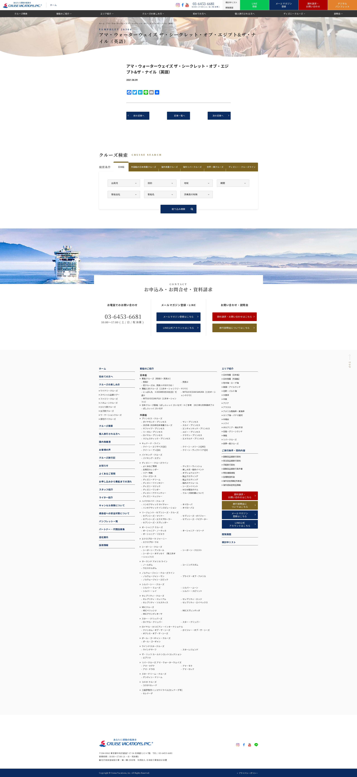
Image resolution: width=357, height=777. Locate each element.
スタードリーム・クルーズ (153, 673)
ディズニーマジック (151, 486)
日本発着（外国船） (232, 378)
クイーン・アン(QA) (151, 450)
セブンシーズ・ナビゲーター (195, 519)
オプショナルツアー (191, 472)
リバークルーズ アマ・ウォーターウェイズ (161, 662)
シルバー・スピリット (192, 591)
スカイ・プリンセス (191, 425)
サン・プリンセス (190, 421)
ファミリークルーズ (109, 398)
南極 (225, 435)
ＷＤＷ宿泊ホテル (190, 489)
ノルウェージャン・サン (153, 576)
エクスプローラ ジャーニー (154, 538)
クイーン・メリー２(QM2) (193, 446)
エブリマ (147, 657)
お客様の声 (105, 449)
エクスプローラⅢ (151, 542)
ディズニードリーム (151, 479)
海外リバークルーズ (192, 166)
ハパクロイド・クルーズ (152, 501)
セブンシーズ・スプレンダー (155, 522)
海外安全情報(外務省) (233, 481)
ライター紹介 (106, 497)
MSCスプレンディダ (191, 610)
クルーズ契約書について (193, 493)
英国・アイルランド (232, 387)
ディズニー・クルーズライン (242, 166)
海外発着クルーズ (169, 166)
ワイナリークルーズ (109, 390)
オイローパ (187, 504)
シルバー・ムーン (190, 587)
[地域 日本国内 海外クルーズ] (196, 183)
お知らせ (103, 465)
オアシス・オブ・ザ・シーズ (155, 633)
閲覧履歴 (226, 534)
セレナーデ (148, 693)
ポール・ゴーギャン (152, 641)
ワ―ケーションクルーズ (111, 415)
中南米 (226, 419)
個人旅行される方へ (245, 13)
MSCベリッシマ (150, 610)
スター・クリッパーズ (151, 618)
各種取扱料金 (229, 476)
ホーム (53, 4)
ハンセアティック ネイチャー (156, 504)
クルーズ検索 (20, 13)
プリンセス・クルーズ (151, 418)
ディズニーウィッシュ (192, 466)
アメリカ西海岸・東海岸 (233, 411)
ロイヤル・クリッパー (152, 622)
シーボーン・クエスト (192, 550)
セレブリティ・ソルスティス (155, 602)
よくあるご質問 (107, 473)
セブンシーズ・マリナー (153, 515)
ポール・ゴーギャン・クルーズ (156, 638)
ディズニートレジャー (152, 496)
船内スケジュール (190, 482)
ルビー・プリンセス (191, 431)
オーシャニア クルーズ (152, 527)
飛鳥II (145, 381)
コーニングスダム (190, 564)
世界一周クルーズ (215, 166)
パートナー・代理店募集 (112, 529)
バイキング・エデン (152, 458)
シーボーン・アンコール (153, 550)
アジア (226, 403)
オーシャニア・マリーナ (193, 530)
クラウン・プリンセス (192, 435)
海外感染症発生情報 (232, 485)
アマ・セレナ (188, 669)
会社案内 (103, 537)
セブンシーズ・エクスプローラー (157, 519)
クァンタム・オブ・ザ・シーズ (156, 630)
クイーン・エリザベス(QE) (154, 446)
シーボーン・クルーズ (151, 546)
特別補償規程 (229, 472)
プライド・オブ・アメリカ (194, 576)
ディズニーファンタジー (153, 482)
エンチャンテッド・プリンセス (196, 428)
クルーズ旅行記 (107, 457)
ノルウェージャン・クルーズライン (157, 572)
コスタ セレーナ (150, 685)
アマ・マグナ (149, 665)
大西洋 (226, 395)
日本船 (121, 166)
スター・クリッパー (191, 622)
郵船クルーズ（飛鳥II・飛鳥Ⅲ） (156, 378)
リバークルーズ (230, 439)
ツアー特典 (148, 472)
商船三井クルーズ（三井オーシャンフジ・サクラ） (165, 388)
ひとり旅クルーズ (108, 406)
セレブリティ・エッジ (192, 599)
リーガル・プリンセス (152, 431)
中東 (225, 399)
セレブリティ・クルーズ (152, 595)
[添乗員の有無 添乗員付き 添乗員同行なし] (196, 194)
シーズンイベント (190, 486)
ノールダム (148, 564)
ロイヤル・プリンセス (152, 435)
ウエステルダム (150, 568)
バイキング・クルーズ (151, 454)
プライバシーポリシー (248, 773)
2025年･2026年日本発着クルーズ (157, 425)
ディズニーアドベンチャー (154, 493)
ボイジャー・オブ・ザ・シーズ (196, 630)
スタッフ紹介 (106, 489)
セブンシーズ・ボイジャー (194, 515)
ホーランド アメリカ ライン (154, 561)
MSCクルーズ (147, 607)
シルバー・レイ (150, 591)
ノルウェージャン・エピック (155, 579)
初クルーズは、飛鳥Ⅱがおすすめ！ (158, 385)
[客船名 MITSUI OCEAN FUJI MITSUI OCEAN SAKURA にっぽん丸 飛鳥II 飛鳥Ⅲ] (160, 194)
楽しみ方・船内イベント (193, 469)
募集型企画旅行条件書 (233, 468)
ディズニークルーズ (293, 13)
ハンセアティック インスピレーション (159, 507)
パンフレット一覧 (108, 521)
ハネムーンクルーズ (109, 402)
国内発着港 (105, 441)
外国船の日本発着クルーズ (143, 166)
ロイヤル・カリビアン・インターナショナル (162, 626)
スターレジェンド (190, 649)
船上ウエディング (190, 476)
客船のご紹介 (63, 13)
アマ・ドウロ (149, 669)
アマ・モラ (187, 665)
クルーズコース (149, 476)
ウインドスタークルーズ (152, 646)
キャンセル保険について (112, 505)
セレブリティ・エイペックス (195, 602)
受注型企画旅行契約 (232, 460)
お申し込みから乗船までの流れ (115, 481)
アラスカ (227, 407)
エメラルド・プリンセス (193, 438)
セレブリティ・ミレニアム (154, 599)
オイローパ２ (188, 507)
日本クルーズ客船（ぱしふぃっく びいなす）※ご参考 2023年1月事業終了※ (177, 405)
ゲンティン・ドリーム (152, 677)
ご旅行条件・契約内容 (233, 450)
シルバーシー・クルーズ (152, 584)
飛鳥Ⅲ (185, 381)
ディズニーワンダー (151, 489)
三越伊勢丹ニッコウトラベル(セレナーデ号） (162, 690)
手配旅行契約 (229, 464)
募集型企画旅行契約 (232, 456)
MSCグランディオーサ (152, 613)
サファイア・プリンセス (153, 428)
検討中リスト (229, 542)
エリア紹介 (105, 13)
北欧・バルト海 (230, 391)
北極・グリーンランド (233, 431)
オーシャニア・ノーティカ (154, 530)
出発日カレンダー (151, 469)
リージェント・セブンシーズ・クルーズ (160, 512)
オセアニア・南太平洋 (233, 427)
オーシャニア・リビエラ (153, 534)
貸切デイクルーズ (108, 419)
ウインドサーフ (149, 649)
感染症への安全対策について (114, 513)
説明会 (337, 13)
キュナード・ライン (150, 443)
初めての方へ (199, 13)
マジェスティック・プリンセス (156, 438)
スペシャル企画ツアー (110, 394)
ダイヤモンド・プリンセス (154, 421)
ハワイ (226, 423)
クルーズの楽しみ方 (152, 13)
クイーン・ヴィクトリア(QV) (195, 450)
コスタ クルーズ (149, 681)
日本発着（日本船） (232, 374)
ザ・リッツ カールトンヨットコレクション (161, 654)
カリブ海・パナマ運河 (233, 415)
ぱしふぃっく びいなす (153, 408)
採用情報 (103, 545)
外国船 (143, 415)
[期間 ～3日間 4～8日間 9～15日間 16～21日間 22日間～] (233, 183)
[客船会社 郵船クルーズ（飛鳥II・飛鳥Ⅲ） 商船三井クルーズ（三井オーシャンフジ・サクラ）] (124, 194)
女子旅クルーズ (107, 410)
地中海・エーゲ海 (231, 382)
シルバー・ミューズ (151, 587)
